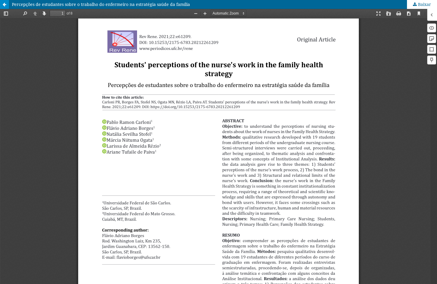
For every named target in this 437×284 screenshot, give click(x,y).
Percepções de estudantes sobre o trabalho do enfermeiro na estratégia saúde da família (101, 4)
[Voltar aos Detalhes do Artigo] (4, 4)
